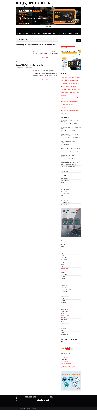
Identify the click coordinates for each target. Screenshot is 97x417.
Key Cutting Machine (61, 30)
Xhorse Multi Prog (64, 309)
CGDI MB (63, 300)
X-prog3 (62, 264)
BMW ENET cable (64, 334)
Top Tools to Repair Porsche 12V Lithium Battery (70, 83)
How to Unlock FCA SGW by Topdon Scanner (69, 101)
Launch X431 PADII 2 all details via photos (29, 65)
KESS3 (39, 33)
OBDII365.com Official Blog (33, 3)
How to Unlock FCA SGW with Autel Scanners (70, 109)
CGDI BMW (63, 302)
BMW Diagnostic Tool (65, 182)
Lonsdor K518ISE (64, 285)
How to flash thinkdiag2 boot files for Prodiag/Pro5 (70, 85)
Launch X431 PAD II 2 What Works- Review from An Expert (35, 45)
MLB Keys (64, 33)
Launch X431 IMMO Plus (66, 283)
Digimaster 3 (63, 328)
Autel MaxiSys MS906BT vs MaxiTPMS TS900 (70, 164)
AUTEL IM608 (63, 272)
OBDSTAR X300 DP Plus (66, 289)
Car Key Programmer (65, 189)
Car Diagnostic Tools (41, 30)
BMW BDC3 (70, 33)
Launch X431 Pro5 (64, 291)
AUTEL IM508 (63, 278)
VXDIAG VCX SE (64, 321)
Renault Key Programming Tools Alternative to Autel (71, 79)
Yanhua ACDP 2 (70, 30)
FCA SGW (76, 30)
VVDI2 (62, 313)
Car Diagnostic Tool (21, 61)
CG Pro (62, 298)
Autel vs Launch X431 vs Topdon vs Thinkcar (69, 80)
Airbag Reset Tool (64, 178)
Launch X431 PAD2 (54, 61)
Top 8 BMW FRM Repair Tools (67, 104)
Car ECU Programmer (65, 187)
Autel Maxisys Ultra (65, 315)
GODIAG (23, 30)
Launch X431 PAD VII (65, 296)
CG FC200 (66, 268)
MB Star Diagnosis (64, 191)
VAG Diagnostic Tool (65, 204)
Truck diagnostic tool (65, 202)
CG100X (62, 246)
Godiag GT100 (64, 319)
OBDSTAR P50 (64, 274)
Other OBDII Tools (64, 200)
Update (54, 33)
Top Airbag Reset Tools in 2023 (67, 103)
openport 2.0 (63, 330)
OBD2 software (64, 195)
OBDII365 (30, 47)
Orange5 (62, 332)
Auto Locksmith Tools (65, 180)
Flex (59, 33)
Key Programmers (51, 30)
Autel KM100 (63, 317)
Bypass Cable (33, 33)
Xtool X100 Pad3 (64, 311)
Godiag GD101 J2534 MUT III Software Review (70, 162)
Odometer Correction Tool (66, 198)
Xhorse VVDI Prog (64, 259)
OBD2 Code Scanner (65, 193)
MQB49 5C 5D (25, 33)
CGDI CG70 (63, 270)
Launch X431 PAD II (46, 61)
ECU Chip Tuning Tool (31, 30)
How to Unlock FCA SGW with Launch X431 (69, 82)
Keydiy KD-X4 (63, 255)
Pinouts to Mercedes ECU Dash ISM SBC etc (70, 100)
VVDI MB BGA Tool (65, 323)
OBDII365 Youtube (64, 357)
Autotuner (63, 251)
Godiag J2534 (63, 262)
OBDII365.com (64, 356)
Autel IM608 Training (47, 33)
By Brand (19, 33)
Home (18, 30)
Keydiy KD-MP (64, 257)
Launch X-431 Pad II (32, 61)
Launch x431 (39, 61)
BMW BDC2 (76, 33)
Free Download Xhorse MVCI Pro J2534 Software (70, 77)
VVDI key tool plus (64, 294)
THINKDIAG (63, 266)
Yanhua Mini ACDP (64, 287)
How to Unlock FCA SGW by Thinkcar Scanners (70, 110)
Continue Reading (46, 57)
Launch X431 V (64, 326)
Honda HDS (63, 307)
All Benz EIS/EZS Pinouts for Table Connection (70, 92)
